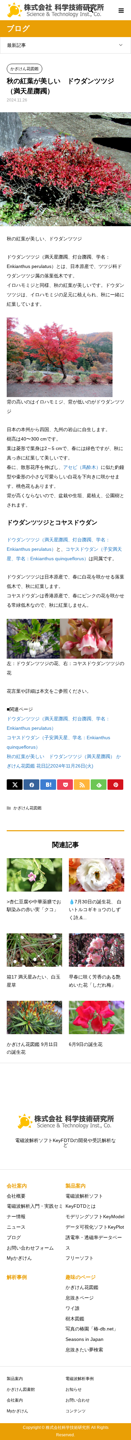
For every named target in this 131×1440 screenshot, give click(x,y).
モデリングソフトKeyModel (95, 1216)
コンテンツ (76, 1411)
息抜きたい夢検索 (84, 1349)
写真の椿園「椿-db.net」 (92, 1328)
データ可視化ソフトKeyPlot (95, 1227)
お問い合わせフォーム (30, 1248)
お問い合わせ (78, 1400)
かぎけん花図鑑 (24, 68)
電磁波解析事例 (80, 1378)
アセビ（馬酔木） (82, 467)
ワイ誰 (73, 1308)
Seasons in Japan (84, 1339)
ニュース (16, 1227)
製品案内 (15, 1378)
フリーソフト (80, 1258)
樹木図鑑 (75, 1318)
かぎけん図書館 (21, 1389)
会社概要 (16, 1196)
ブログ (14, 1237)
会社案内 (15, 1400)
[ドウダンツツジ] (33, 654)
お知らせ (74, 1389)
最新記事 (16, 45)
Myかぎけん (19, 1258)
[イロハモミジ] (60, 392)
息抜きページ (80, 1297)
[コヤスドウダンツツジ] (86, 654)
